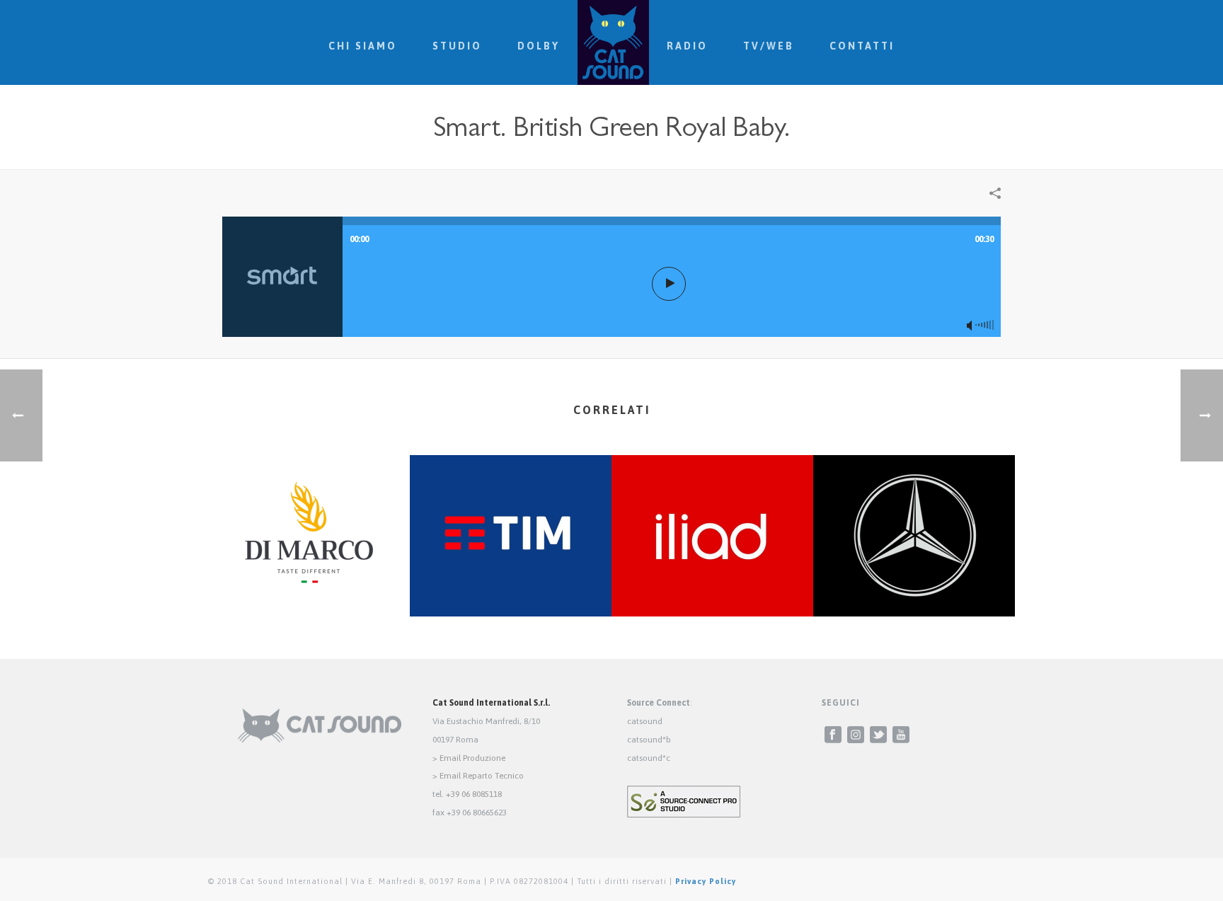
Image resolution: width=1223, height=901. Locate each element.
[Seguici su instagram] (855, 735)
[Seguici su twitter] (878, 735)
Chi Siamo (362, 46)
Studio (457, 46)
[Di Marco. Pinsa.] (309, 511)
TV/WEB (768, 46)
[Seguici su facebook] (833, 735)
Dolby (538, 46)
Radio (687, 46)
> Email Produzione (468, 758)
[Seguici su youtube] (900, 735)
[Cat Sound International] (613, 42)
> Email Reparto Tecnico (478, 776)
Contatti (862, 46)
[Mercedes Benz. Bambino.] (914, 511)
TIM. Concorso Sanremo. (511, 579)
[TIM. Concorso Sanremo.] (511, 511)
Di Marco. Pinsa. (309, 579)
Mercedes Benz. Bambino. (914, 579)
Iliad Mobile (712, 579)
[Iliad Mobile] (712, 511)
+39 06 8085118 (474, 794)
